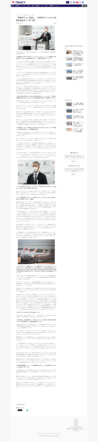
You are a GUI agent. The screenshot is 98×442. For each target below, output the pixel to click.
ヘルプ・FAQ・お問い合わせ (76, 426)
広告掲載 (76, 425)
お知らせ (76, 419)
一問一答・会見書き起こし (24, 14)
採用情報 (76, 421)
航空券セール (18, 5)
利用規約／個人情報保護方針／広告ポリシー (76, 428)
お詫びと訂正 (76, 430)
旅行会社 (37, 5)
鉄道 (33, 5)
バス (42, 5)
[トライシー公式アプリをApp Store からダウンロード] (18, 426)
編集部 (55, 23)
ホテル (28, 5)
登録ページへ (74, 161)
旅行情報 (51, 5)
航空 (13, 5)
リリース (57, 5)
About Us (76, 423)
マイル (24, 5)
